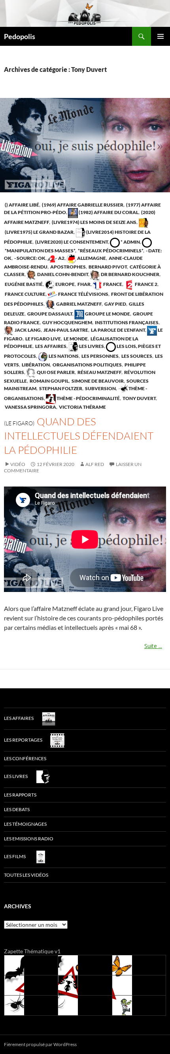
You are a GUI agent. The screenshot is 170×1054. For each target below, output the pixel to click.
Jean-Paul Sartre (65, 330)
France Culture (24, 294)
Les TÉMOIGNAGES (25, 824)
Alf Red (94, 464)
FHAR (84, 284)
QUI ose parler (55, 372)
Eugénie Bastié (23, 284)
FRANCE (112, 284)
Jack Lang (27, 330)
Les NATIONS (63, 356)
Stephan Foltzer (60, 388)
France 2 (145, 284)
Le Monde (75, 339)
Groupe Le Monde (107, 314)
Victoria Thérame (82, 407)
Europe (65, 284)
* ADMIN (130, 242)
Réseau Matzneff (99, 372)
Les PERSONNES (100, 356)
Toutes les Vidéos (26, 875)
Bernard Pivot (107, 267)
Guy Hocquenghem (67, 322)
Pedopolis (19, 36)
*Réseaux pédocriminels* (110, 251)
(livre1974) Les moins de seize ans (93, 222)
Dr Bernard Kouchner (129, 274)
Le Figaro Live (43, 339)
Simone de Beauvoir (97, 381)
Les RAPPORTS (20, 795)
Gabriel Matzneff (78, 304)
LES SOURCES (136, 356)
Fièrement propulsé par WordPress (40, 1044)
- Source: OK (29, 258)
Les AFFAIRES (50, 346)
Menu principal (160, 36)
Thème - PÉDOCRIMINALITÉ (88, 398)
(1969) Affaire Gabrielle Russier (82, 205)
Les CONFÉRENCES (25, 758)
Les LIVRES (91, 346)
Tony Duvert (139, 398)
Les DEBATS (17, 809)
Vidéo (17, 464)
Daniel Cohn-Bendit (62, 274)
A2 (60, 258)
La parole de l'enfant (117, 330)
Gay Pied (115, 304)
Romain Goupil (49, 381)
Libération (35, 365)
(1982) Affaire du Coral (108, 212)
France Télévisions (82, 294)
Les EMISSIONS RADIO (28, 839)
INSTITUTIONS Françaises (126, 322)
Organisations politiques (87, 365)
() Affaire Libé (21, 205)
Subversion (100, 388)
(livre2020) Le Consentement (71, 242)
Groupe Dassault (49, 314)
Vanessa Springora (30, 407)
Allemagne (91, 258)
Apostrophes (67, 267)
